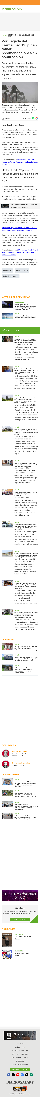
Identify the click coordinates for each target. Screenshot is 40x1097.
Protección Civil (22, 270)
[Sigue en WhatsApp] (33, 118)
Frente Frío (7, 270)
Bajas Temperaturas (10, 276)
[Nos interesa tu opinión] (20, 1035)
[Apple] (26, 1074)
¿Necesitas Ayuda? (20, 1070)
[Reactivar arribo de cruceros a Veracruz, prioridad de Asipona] (7, 316)
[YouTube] (17, 1074)
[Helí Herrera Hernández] (6, 764)
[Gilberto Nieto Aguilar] (6, 753)
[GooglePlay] (31, 1074)
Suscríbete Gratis (20, 920)
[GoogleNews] (22, 1074)
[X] (13, 1074)
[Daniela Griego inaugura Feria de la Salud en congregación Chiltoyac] (7, 504)
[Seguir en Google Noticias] (36, 118)
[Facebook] (8, 1074)
